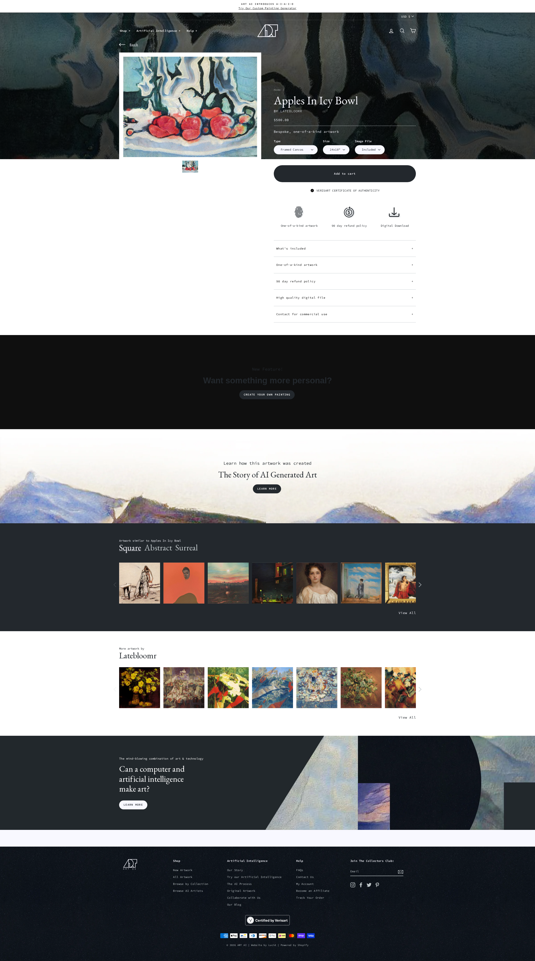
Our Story (235, 870)
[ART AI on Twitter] (369, 884)
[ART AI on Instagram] (352, 884)
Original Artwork (241, 891)
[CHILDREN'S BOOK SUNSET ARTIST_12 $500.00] (228, 583)
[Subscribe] (400, 871)
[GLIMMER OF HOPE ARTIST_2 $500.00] (272, 583)
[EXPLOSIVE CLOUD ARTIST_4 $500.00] (316, 687)
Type (277, 141)
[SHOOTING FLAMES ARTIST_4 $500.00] (228, 687)
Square (130, 547)
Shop (124, 31)
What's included (344, 248)
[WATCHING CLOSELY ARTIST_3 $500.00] (183, 583)
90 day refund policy (344, 281)
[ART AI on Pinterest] (377, 884)
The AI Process (239, 884)
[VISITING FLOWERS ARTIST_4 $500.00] (139, 687)
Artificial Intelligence (157, 31)
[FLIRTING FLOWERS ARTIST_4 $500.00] (361, 687)
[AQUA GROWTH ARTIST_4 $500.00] (272, 687)
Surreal (186, 547)
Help (191, 31)
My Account (305, 884)
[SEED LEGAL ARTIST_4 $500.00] (183, 687)
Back (134, 44)
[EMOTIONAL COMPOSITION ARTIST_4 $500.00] (405, 687)
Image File (363, 141)
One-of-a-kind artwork (344, 265)
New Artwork (182, 870)
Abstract (158, 547)
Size (326, 141)
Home (277, 90)
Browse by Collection (190, 884)
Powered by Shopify (294, 945)
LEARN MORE (133, 805)
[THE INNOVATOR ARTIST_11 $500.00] (139, 583)
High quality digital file (344, 297)
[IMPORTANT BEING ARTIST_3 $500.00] (361, 583)
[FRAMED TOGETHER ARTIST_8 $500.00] (405, 583)
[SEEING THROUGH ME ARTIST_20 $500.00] (316, 583)
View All (407, 613)
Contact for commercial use (344, 314)
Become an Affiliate (313, 891)
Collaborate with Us (244, 898)
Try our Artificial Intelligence (254, 877)
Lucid (272, 945)
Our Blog (234, 904)
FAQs (299, 870)
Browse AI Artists (188, 891)
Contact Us (305, 877)
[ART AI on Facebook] (360, 884)
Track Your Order (310, 898)
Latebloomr (291, 111)
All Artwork (182, 877)
